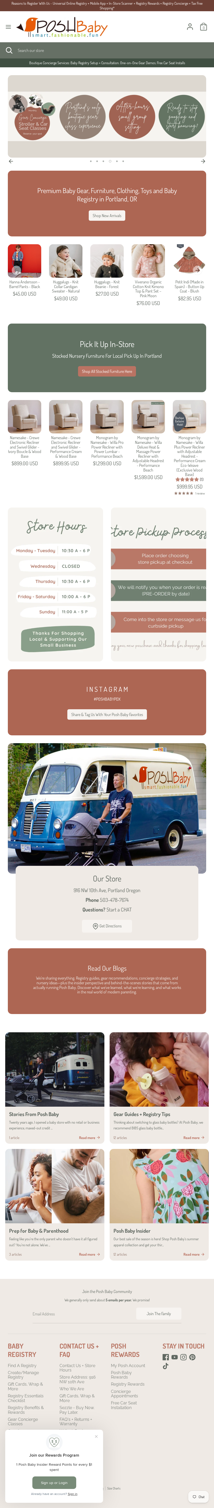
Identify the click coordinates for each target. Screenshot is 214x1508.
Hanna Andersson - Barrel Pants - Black (24, 284)
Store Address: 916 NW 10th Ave (78, 1379)
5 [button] (117, 161)
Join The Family (159, 1313)
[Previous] (11, 161)
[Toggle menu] (8, 26)
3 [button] (103, 161)
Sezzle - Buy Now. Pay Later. (77, 1410)
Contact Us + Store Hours (77, 1368)
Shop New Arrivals (107, 215)
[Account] (190, 23)
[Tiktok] (166, 1366)
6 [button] (123, 161)
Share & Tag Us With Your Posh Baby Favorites (107, 714)
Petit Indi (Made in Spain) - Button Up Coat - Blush (189, 286)
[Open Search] (9, 50)
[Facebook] (166, 1357)
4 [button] (110, 161)
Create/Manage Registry (23, 1375)
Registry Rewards (128, 1384)
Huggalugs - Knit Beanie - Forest (107, 284)
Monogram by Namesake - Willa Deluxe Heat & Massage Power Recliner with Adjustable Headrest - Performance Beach (148, 453)
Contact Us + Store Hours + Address (107, 63)
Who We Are (72, 1388)
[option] (107, 62)
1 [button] (91, 161)
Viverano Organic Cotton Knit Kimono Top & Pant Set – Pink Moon (148, 288)
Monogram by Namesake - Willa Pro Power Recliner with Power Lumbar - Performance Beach (107, 446)
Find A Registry (22, 1365)
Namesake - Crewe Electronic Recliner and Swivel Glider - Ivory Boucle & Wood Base (24, 446)
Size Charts (114, 1488)
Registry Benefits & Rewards (26, 1410)
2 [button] (97, 161)
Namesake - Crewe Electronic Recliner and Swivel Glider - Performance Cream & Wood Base (66, 446)
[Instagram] (183, 1357)
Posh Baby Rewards (121, 1375)
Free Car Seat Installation (124, 1405)
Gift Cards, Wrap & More (25, 1386)
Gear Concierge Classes (23, 1422)
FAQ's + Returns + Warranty (76, 1422)
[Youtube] (174, 1357)
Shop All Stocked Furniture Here (107, 371)
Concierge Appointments (124, 1394)
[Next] (203, 161)
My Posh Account (128, 1365)
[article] (54, 1088)
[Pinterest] (192, 1357)
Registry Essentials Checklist (26, 1398)
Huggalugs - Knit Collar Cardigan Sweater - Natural (66, 286)
